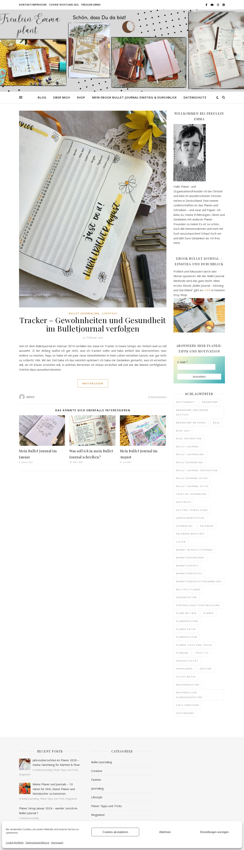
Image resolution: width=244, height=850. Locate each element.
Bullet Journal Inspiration (197, 470)
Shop (81, 97)
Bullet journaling (190, 454)
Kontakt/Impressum (33, 4)
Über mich (61, 97)
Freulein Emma (91, 4)
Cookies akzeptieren (115, 832)
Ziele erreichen (187, 705)
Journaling (184, 525)
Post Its (202, 652)
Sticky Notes (186, 676)
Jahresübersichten (190, 517)
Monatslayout (187, 565)
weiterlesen (92, 383)
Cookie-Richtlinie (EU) (64, 4)
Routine (206, 668)
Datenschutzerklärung (37, 842)
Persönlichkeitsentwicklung (198, 605)
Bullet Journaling (84, 313)
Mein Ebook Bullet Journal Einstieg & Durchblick (134, 97)
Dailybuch (183, 502)
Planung (182, 652)
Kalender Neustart (190, 533)
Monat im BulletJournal (194, 549)
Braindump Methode (191, 422)
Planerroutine (187, 621)
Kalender (207, 525)
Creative (96, 771)
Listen (181, 541)
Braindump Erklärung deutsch (192, 412)
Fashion (96, 779)
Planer (209, 613)
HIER (207, 290)
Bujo (216, 422)
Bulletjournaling (189, 462)
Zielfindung (185, 713)
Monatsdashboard (190, 557)
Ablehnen (165, 832)
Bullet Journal (187, 446)
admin (30, 397)
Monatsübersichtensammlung (199, 581)
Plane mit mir (186, 613)
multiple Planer (188, 589)
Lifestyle (109, 313)
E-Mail (182, 362)
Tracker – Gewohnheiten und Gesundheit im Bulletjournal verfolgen (93, 324)
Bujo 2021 (183, 430)
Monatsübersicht (189, 573)
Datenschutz (195, 97)
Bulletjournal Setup (192, 478)
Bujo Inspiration (188, 438)
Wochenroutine (188, 684)
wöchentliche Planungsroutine (189, 695)
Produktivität (187, 660)
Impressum (57, 842)
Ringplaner (184, 668)
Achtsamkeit (185, 402)
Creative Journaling (191, 494)
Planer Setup (186, 629)
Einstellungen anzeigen (214, 832)
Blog (42, 97)
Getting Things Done (192, 510)
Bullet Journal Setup (192, 486)
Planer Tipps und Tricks (194, 645)
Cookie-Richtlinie (15, 842)
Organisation (186, 597)
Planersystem (186, 636)
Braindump (210, 402)
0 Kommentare (157, 397)
